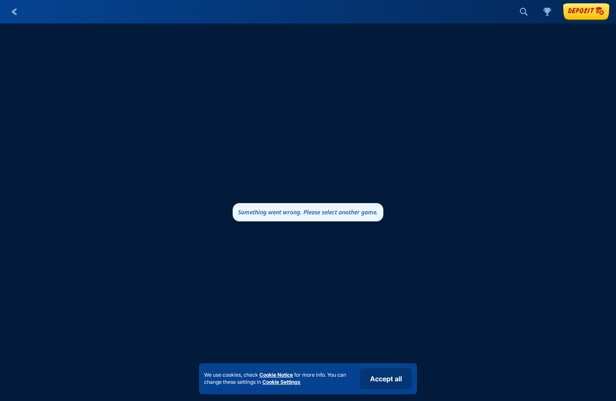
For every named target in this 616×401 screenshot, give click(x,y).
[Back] (14, 11)
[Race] (547, 11)
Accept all (386, 379)
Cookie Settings (281, 382)
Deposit (580, 11)
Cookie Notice (276, 375)
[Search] (523, 11)
